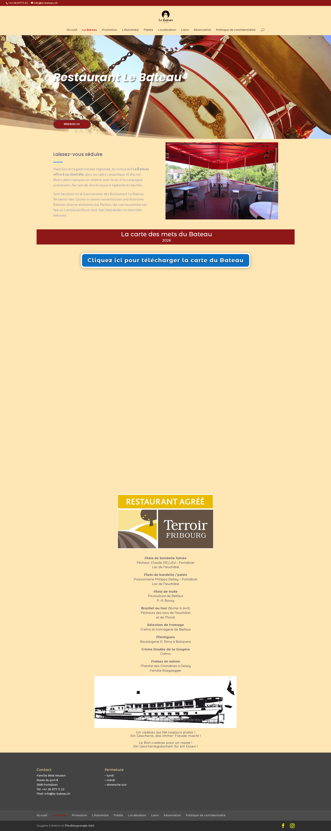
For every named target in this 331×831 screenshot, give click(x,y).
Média (148, 30)
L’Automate (130, 30)
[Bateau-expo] (222, 217)
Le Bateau (89, 30)
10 (234, 211)
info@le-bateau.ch (57, 793)
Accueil (72, 30)
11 (238, 211)
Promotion (109, 30)
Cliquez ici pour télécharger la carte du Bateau (166, 259)
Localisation (167, 30)
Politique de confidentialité (236, 30)
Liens (185, 30)
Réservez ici (72, 124)
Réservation (202, 30)
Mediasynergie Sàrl (79, 825)
